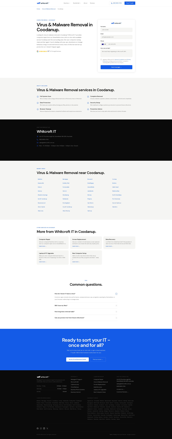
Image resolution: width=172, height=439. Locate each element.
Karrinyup (124, 409)
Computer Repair (98, 379)
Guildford (113, 407)
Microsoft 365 (75, 382)
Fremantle (102, 407)
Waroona (40, 211)
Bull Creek (96, 403)
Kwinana (89, 411)
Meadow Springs (42, 195)
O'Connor (89, 415)
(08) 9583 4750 (117, 3)
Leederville (95, 411)
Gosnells (108, 407)
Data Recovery (98, 387)
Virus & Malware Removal (48, 9)
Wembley (96, 419)
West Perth (102, 419)
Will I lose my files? (86, 305)
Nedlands (123, 413)
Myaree (112, 413)
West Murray (66, 211)
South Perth (132, 415)
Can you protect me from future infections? (86, 318)
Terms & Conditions (120, 59)
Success (106, 417)
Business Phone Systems (78, 389)
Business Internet (76, 392)
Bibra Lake (131, 400)
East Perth (90, 407)
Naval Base (117, 413)
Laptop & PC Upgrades (100, 389)
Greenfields (91, 187)
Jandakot (100, 409)
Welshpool (90, 419)
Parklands (65, 199)
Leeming (101, 411)
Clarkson (96, 405)
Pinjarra (90, 199)
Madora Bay (115, 191)
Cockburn (101, 405)
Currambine (124, 405)
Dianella (130, 405)
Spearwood (90, 417)
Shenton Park (124, 415)
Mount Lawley (100, 413)
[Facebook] (38, 428)
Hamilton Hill (120, 407)
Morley (127, 411)
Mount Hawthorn (91, 413)
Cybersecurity (75, 384)
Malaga (106, 411)
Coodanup (55, 400)
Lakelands (90, 191)
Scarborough (116, 415)
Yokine (118, 419)
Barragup (65, 179)
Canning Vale (122, 403)
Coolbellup (111, 405)
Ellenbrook (96, 407)
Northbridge (130, 413)
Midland (122, 411)
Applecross (90, 400)
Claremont (90, 405)
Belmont (120, 400)
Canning (116, 403)
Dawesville (41, 183)
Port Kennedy (116, 199)
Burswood (102, 403)
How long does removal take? (86, 312)
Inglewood (90, 409)
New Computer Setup (100, 392)
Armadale (96, 400)
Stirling (96, 417)
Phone (102, 41)
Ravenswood (41, 203)
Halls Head (115, 187)
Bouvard (90, 179)
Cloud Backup (75, 387)
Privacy (115, 434)
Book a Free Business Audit (77, 359)
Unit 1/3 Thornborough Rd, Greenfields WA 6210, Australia (55, 136)
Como (106, 405)
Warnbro (114, 207)
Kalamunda (113, 409)
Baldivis (40, 179)
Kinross (130, 409)
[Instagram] (41, 428)
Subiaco (101, 417)
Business (66, 3)
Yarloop (90, 211)
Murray (89, 195)
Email (102, 34)
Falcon (40, 187)
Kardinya (119, 409)
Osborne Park (96, 415)
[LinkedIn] (44, 428)
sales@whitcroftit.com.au (46, 142)
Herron (65, 191)
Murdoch (107, 413)
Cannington (130, 403)
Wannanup (91, 207)
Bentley (125, 400)
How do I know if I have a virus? (86, 294)
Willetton (108, 419)
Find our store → (98, 359)
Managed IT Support (76, 379)
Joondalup (106, 409)
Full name (103, 26)
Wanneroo (129, 417)
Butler (107, 403)
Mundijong (66, 195)
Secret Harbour (116, 203)
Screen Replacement (99, 384)
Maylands (117, 411)
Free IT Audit (129, 3)
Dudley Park (66, 183)
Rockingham (66, 203)
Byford (111, 403)
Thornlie (111, 417)
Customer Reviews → (122, 392)
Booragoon (90, 403)
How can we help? (105, 48)
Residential (76, 3)
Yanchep (113, 419)
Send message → (116, 67)
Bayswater (114, 400)
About (85, 3)
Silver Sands (41, 207)
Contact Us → (120, 389)
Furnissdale (66, 187)
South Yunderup (67, 207)
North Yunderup (42, 199)
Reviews (92, 3)
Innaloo (95, 409)
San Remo (90, 203)
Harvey (40, 191)
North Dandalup (116, 195)
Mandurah (111, 411)
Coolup (114, 179)
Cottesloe (117, 405)
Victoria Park (123, 417)
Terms (111, 434)
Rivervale (103, 415)
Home (38, 9)
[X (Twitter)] (47, 428)
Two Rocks (116, 417)
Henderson (127, 407)
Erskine (114, 183)
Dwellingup (91, 183)
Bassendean (108, 400)
